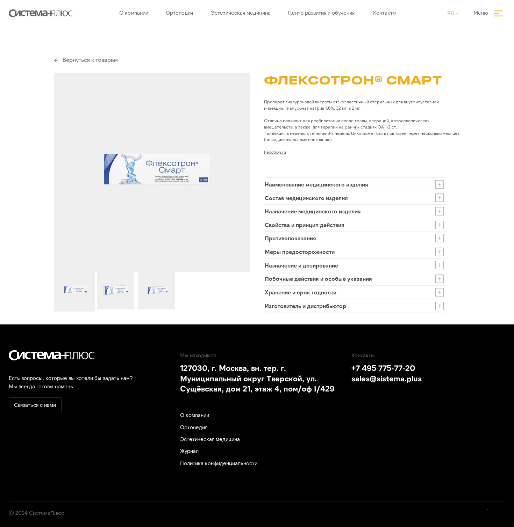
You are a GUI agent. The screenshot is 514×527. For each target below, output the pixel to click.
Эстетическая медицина (241, 12)
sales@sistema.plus (386, 378)
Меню (480, 12)
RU (451, 13)
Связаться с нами (35, 405)
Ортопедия (179, 12)
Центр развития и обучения (321, 12)
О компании (133, 12)
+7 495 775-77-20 (383, 367)
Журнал (189, 451)
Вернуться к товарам (90, 59)
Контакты (385, 12)
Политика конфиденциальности (218, 463)
